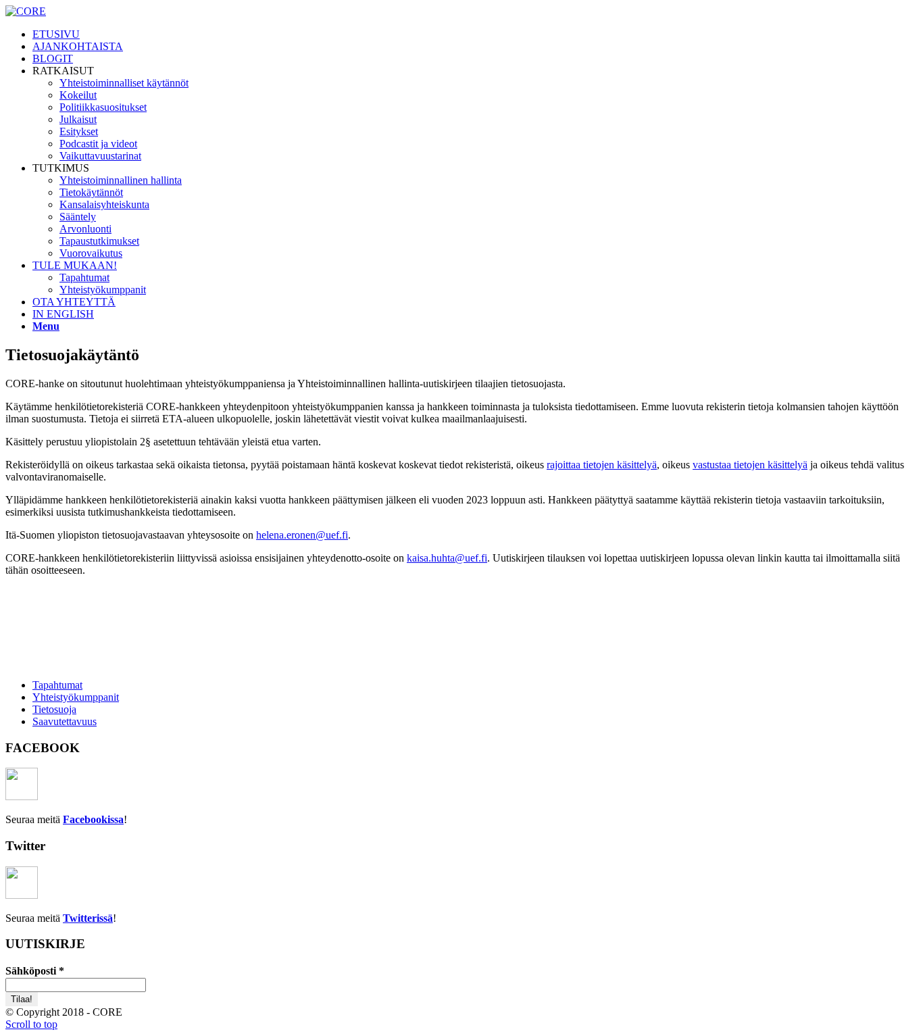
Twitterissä (88, 918)
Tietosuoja (54, 709)
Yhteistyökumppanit (75, 697)
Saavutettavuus (64, 721)
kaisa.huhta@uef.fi (447, 558)
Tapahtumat (57, 685)
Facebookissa (93, 819)
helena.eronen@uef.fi (302, 535)
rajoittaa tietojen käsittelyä (602, 464)
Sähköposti (34, 971)
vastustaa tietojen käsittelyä (750, 464)
